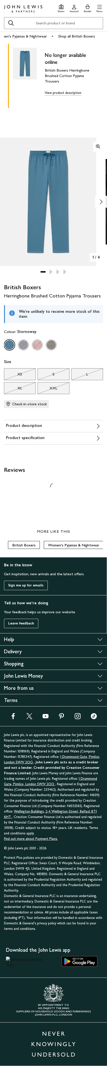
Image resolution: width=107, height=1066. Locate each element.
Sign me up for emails (26, 585)
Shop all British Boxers (76, 36)
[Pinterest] (61, 717)
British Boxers (24, 545)
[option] (9, 344)
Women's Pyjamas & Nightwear (73, 545)
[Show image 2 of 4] (101, 202)
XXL (47, 389)
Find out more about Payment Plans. (31, 839)
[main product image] (29, 75)
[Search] (11, 23)
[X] (29, 717)
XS (13, 375)
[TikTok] (94, 717)
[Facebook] (13, 717)
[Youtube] (46, 717)
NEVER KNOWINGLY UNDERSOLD (53, 1044)
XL (13, 389)
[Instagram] (78, 717)
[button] (99, 7)
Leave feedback (21, 623)
